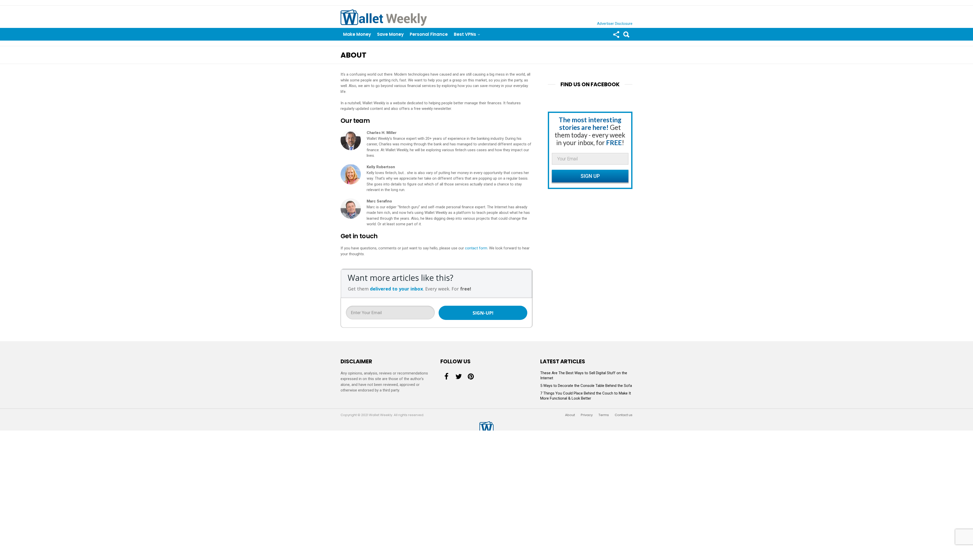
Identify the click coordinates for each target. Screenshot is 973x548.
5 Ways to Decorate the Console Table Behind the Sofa (586, 385)
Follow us (616, 34)
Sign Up (590, 176)
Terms (603, 415)
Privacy (587, 415)
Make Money (357, 34)
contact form (476, 248)
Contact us (623, 415)
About (570, 415)
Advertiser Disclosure (614, 23)
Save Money (390, 34)
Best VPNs (465, 34)
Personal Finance (429, 34)
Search (626, 34)
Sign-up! (483, 313)
